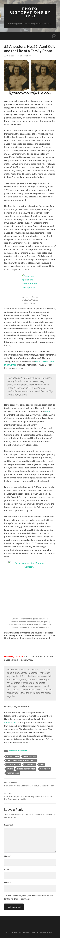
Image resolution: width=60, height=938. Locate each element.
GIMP (41, 765)
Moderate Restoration (18, 751)
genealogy (30, 765)
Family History (13, 765)
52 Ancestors (13, 756)
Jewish (10, 769)
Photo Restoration (26, 769)
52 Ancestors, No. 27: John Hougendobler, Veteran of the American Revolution (28, 796)
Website (8, 882)
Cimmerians (10, 722)
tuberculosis (13, 773)
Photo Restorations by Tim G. (30, 12)
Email (7, 869)
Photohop (45, 769)
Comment (9, 825)
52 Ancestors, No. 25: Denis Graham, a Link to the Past (29, 784)
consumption (29, 756)
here (47, 411)
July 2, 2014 (9, 56)
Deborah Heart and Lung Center (22, 760)
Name (7, 856)
